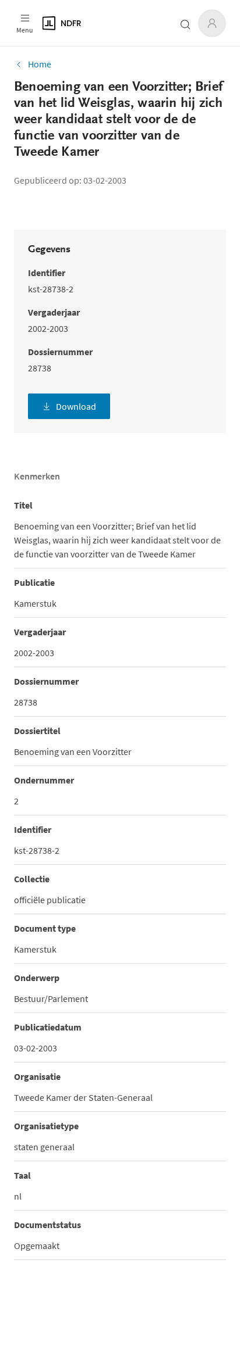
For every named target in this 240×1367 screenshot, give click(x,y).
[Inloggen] (212, 23)
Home (39, 64)
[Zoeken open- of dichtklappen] (185, 24)
